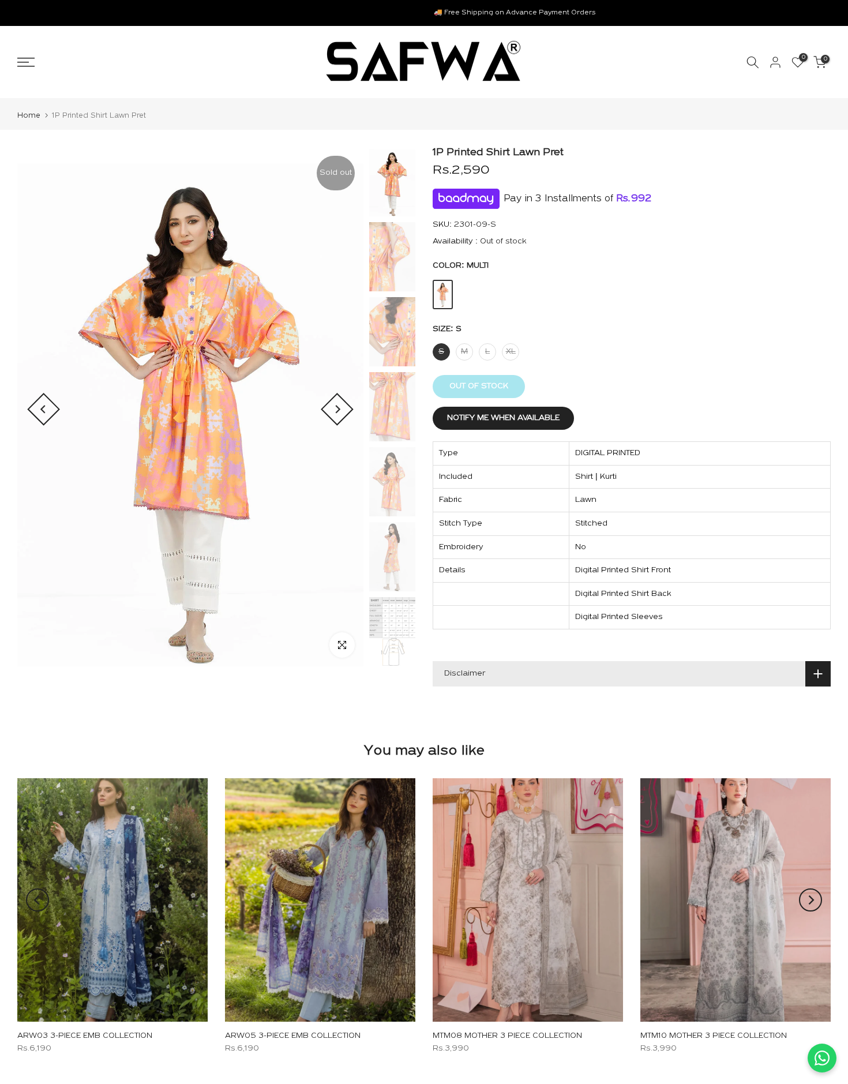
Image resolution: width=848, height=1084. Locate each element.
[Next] (337, 409)
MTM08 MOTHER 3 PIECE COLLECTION (507, 1036)
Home (28, 115)
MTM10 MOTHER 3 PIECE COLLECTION (713, 1036)
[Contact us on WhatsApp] (822, 1058)
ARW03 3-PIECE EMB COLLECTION (84, 1036)
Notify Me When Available (503, 418)
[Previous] (43, 409)
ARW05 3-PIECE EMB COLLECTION (293, 1036)
